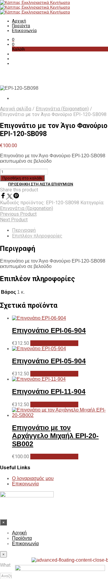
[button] (13, 39)
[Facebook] (3, 196)
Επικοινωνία (24, 30)
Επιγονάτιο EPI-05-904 (49, 361)
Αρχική (19, 21)
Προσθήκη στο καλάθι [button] (54, 343)
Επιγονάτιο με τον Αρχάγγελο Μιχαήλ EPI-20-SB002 (55, 436)
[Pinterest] (16, 196)
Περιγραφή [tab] (24, 230)
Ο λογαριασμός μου (33, 478)
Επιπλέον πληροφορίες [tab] (37, 236)
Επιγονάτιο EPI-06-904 (49, 330)
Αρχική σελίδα (15, 109)
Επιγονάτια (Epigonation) (62, 109)
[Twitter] (10, 196)
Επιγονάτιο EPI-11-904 (49, 391)
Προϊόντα (21, 25)
